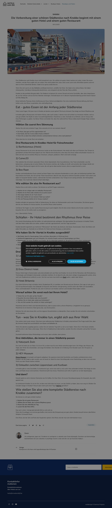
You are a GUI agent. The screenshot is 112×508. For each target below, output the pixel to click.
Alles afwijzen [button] (57, 261)
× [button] (88, 243)
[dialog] (56, 253)
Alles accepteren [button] (77, 261)
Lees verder (70, 253)
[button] (56, 256)
